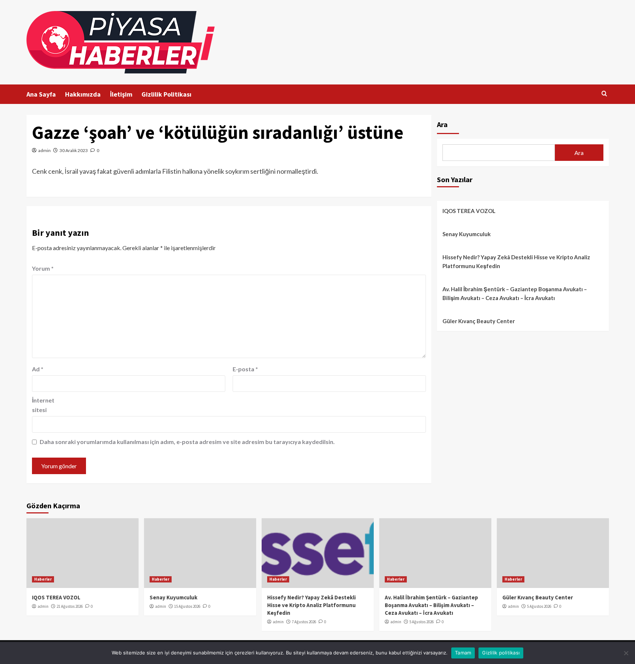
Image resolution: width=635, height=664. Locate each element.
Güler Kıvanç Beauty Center (478, 321)
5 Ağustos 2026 (421, 621)
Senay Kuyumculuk (466, 234)
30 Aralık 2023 (74, 150)
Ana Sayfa (41, 94)
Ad (37, 368)
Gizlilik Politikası (166, 94)
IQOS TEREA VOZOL (468, 211)
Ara (442, 124)
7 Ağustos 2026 (304, 621)
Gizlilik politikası (501, 653)
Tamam (463, 653)
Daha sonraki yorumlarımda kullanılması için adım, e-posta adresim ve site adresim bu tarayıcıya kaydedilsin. (187, 441)
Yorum (43, 268)
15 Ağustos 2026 (187, 606)
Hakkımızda (83, 94)
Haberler (43, 579)
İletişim (121, 94)
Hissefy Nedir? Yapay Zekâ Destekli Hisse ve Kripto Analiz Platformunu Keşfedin (516, 261)
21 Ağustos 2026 (70, 606)
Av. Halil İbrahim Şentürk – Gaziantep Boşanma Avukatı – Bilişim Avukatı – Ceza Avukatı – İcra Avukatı (514, 293)
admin (44, 150)
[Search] (604, 93)
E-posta (245, 368)
